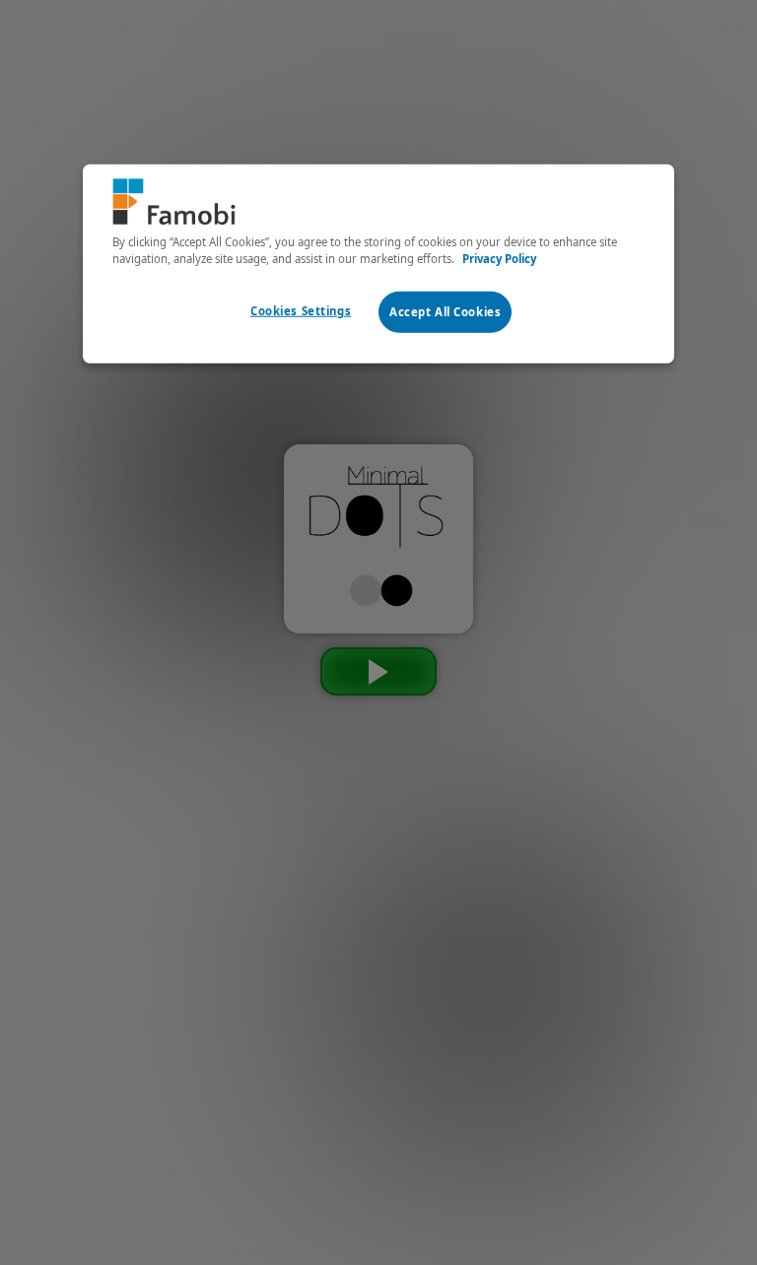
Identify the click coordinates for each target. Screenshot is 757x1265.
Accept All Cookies (445, 310)
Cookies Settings (300, 309)
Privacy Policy (499, 257)
